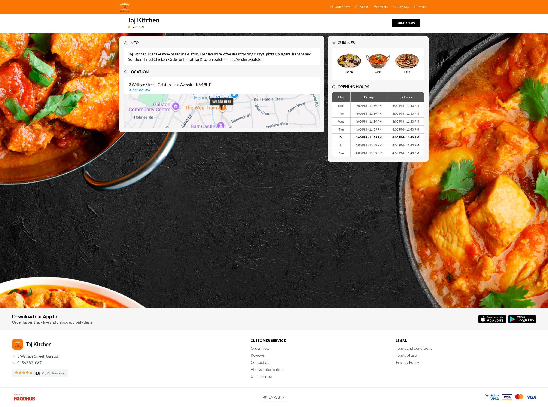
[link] (125, 363)
